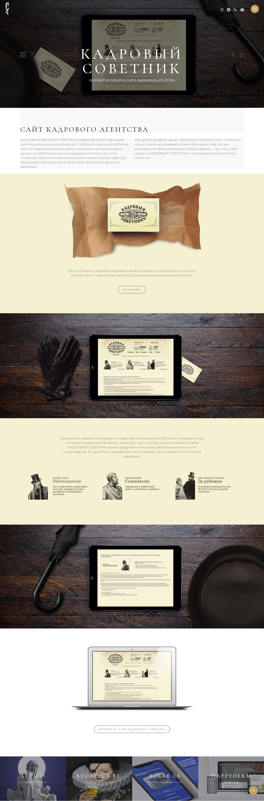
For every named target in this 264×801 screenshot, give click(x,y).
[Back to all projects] (23, 55)
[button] (255, 9)
